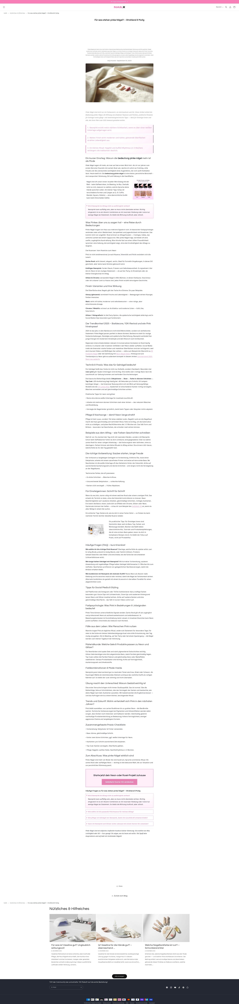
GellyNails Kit (137, 506)
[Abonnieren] (81, 987)
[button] (4, 7)
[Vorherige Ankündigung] (4, 2)
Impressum (152, 1003)
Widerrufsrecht (107, 1003)
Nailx (89, 1003)
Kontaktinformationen (141, 1003)
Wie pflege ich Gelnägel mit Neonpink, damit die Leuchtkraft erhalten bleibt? (118, 818)
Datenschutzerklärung (118, 1003)
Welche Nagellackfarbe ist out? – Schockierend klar (162, 946)
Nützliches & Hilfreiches (17, 13)
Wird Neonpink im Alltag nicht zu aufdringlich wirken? (109, 206)
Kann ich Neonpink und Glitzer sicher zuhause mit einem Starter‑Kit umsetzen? (118, 824)
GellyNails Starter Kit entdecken (119, 782)
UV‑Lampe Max (103, 387)
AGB (127, 1003)
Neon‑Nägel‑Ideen (123, 354)
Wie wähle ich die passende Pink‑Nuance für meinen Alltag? (111, 812)
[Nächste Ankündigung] (235, 2)
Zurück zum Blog (120, 896)
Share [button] (120, 886)
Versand (132, 1003)
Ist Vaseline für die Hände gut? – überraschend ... (115, 946)
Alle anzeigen (119, 976)
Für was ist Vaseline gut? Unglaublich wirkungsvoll (70, 946)
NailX (5, 13)
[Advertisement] (119, 35)
